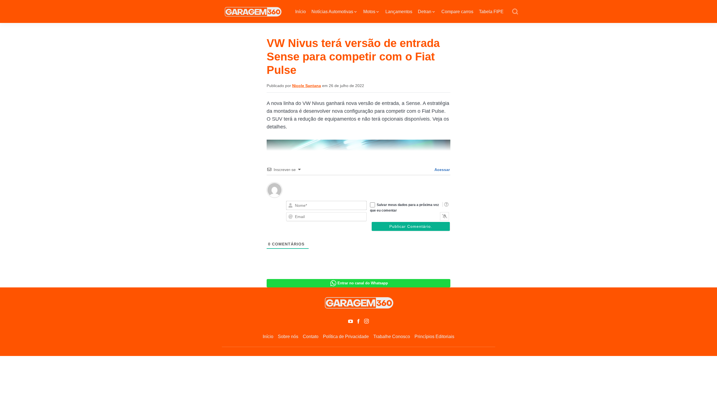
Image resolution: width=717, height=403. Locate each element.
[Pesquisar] (515, 11)
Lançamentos (398, 11)
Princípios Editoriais (434, 336)
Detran (424, 11)
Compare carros (457, 11)
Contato (310, 336)
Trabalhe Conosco (391, 336)
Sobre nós (288, 336)
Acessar (442, 169)
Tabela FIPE (491, 11)
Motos (369, 11)
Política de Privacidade (346, 336)
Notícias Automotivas (332, 11)
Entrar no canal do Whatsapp (362, 283)
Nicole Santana (306, 85)
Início (300, 11)
